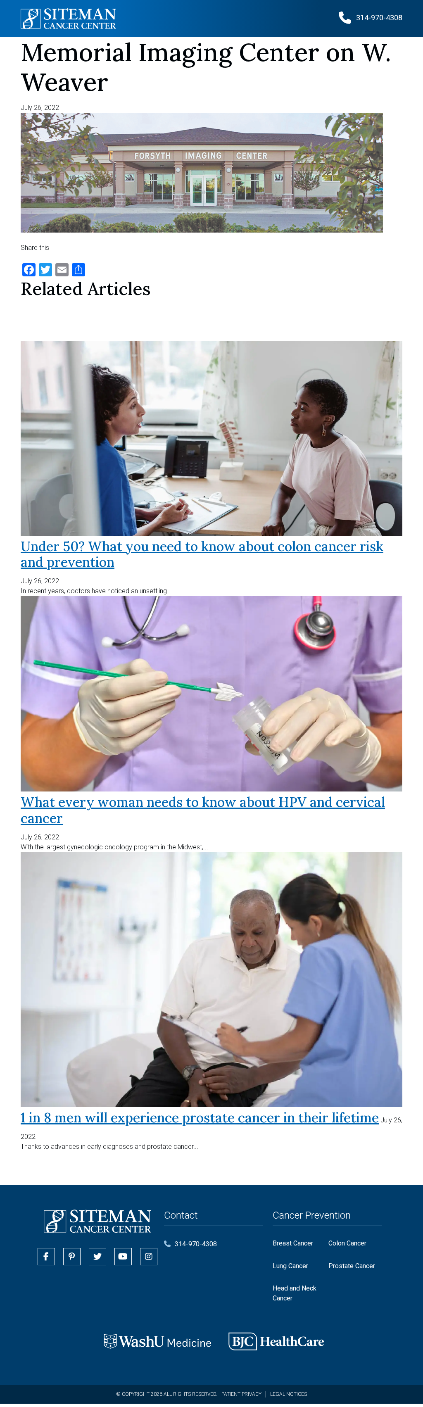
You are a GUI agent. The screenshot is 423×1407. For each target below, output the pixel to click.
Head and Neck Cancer (294, 1293)
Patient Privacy (241, 1394)
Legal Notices (288, 1394)
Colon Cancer (347, 1243)
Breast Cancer (293, 1243)
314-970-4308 (196, 1244)
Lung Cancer (290, 1266)
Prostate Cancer (351, 1266)
